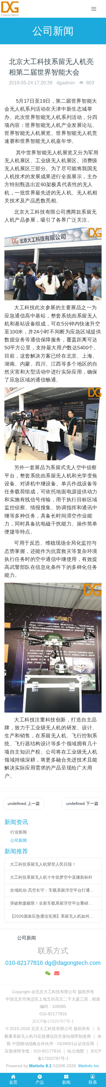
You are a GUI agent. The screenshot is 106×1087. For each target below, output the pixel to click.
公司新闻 (18, 840)
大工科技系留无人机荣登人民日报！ (43, 864)
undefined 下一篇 (82, 803)
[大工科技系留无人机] (10, 9)
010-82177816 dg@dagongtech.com (53, 963)
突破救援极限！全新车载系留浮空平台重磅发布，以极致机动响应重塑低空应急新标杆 (53, 903)
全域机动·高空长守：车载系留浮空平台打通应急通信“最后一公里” (53, 890)
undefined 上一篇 (24, 803)
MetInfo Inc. (89, 1065)
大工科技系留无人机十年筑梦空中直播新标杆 (51, 877)
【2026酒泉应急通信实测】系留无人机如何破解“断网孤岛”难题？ (53, 916)
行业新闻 (18, 832)
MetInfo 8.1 (40, 1065)
